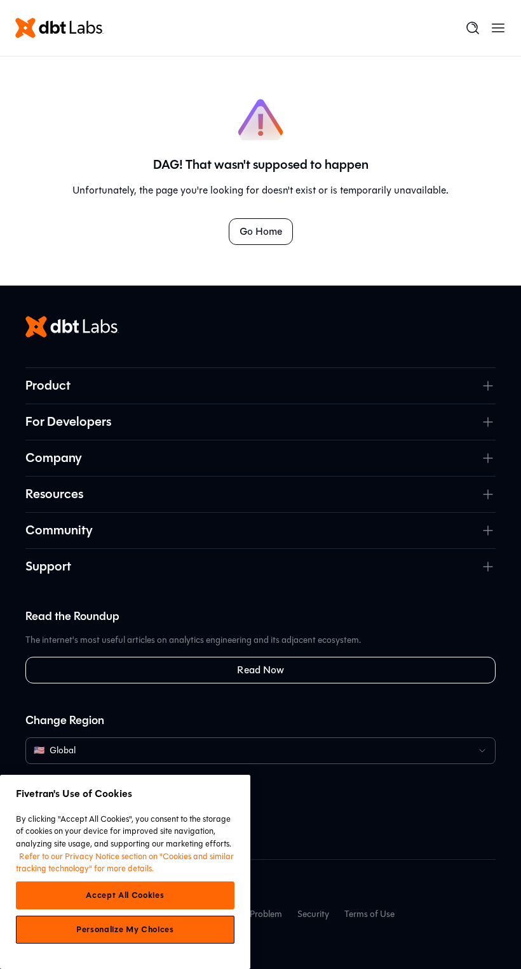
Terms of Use (369, 914)
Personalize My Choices (124, 929)
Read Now (260, 669)
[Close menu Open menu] (498, 28)
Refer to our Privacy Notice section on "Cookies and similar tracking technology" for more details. (125, 862)
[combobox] (260, 750)
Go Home (261, 231)
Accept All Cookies (125, 895)
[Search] (472, 28)
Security (313, 914)
